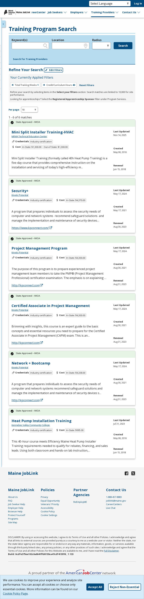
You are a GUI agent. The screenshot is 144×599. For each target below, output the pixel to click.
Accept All (95, 587)
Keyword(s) (19, 40)
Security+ (20, 190)
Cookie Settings (49, 515)
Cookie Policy (48, 511)
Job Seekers (55, 12)
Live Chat (110, 507)
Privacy (44, 497)
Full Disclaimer (111, 550)
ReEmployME (80, 501)
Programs (13, 518)
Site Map (12, 522)
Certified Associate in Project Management (51, 305)
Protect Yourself (16, 515)
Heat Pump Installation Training (41, 420)
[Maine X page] (133, 473)
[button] (30, 59)
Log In (138, 3)
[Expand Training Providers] (117, 12)
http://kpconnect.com (26, 285)
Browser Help (15, 511)
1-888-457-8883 (114, 497)
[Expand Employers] (86, 12)
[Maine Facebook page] (127, 473)
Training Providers (102, 12)
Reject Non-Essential (124, 587)
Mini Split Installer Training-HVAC (43, 132)
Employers (76, 12)
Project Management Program (39, 248)
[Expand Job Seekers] (65, 12)
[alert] (72, 123)
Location (58, 40)
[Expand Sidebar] (3, 23)
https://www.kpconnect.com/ (30, 228)
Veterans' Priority (50, 504)
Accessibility (47, 507)
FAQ (10, 500)
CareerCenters (114, 504)
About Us (13, 497)
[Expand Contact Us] (139, 12)
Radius (97, 40)
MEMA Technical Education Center (29, 136)
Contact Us (129, 12)
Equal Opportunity (50, 500)
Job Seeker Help (16, 504)
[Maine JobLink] (17, 12)
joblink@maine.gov (116, 500)
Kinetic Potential (20, 195)
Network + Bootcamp (31, 363)
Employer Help (15, 507)
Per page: (14, 109)
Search (123, 46)
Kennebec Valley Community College (31, 425)
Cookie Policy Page (15, 593)
